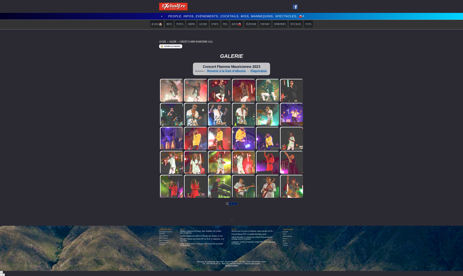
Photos (285, 245)
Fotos (308, 24)
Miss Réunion (164, 240)
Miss (225, 24)
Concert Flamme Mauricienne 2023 (196, 41)
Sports (215, 24)
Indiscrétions (287, 236)
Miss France (163, 238)
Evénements (280, 24)
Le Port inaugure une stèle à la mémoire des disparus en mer (201, 236)
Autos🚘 (236, 24)
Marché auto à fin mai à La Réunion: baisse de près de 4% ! (252, 231)
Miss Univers (163, 236)
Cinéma (191, 24)
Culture (203, 24)
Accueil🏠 (156, 24)
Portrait (265, 24)
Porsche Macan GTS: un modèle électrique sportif (249, 234)
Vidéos (285, 243)
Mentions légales (231, 265)
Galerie (172, 41)
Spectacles (295, 24)
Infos (169, 24)
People (180, 24)
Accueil (162, 41)
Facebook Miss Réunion (164, 243)
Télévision (251, 24)
